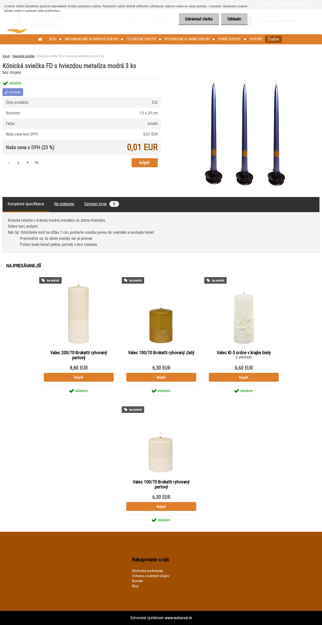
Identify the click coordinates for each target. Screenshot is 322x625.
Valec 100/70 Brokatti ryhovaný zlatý (161, 352)
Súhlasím (234, 19)
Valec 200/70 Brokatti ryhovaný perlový (78, 355)
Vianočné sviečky (23, 56)
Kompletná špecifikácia (26, 204)
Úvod (6, 56)
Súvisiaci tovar (99, 204)
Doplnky (256, 39)
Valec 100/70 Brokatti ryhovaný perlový (161, 484)
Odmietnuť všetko (199, 19)
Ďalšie (273, 39)
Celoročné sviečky (141, 39)
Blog (53, 39)
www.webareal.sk (178, 617)
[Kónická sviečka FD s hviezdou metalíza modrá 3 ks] (246, 78)
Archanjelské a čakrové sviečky (91, 39)
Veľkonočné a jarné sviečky (187, 39)
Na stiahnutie (64, 204)
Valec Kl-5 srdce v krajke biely (244, 352)
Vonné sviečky (230, 39)
